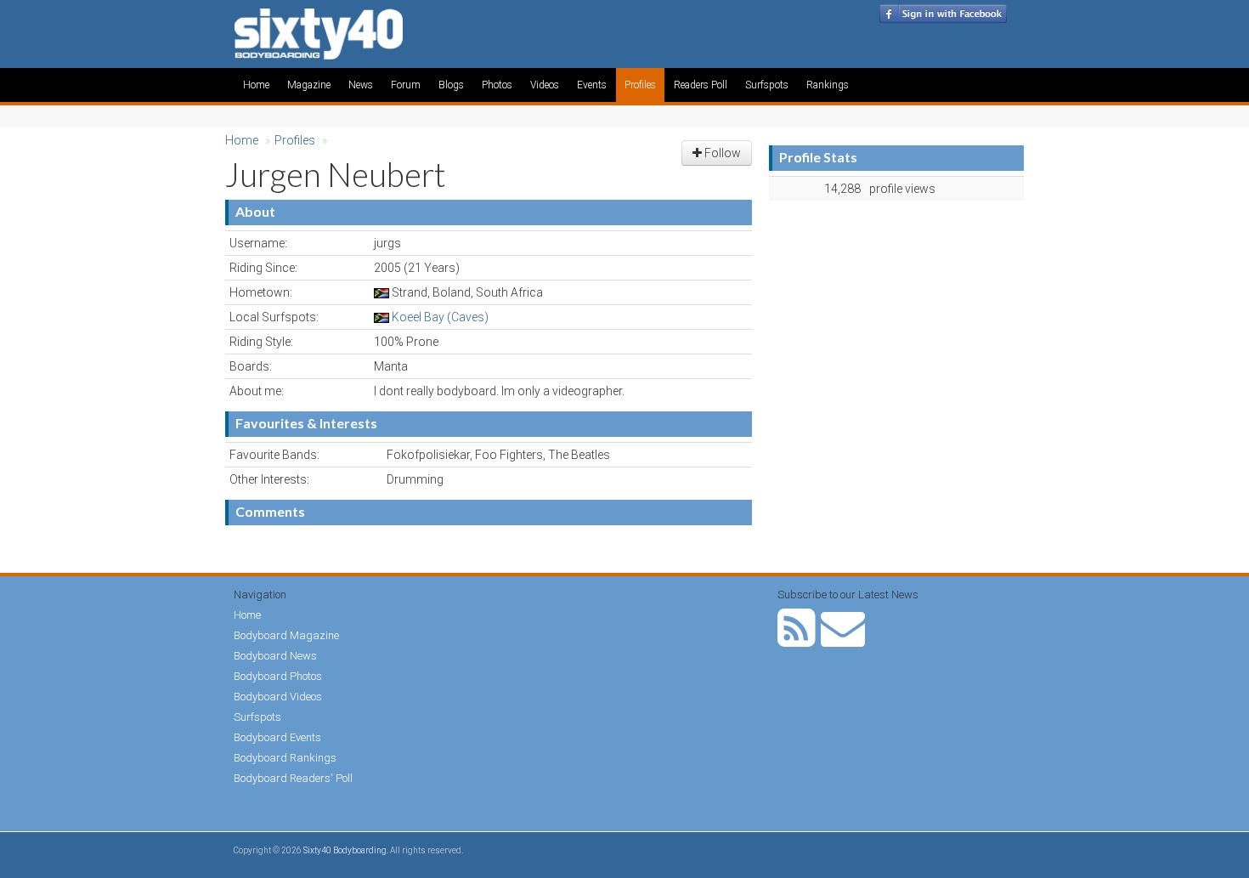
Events (592, 85)
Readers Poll (700, 85)
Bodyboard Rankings (285, 757)
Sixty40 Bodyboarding (345, 850)
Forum (406, 85)
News (360, 85)
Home (256, 85)
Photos (497, 85)
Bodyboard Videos (278, 696)
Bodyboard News (275, 655)
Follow (721, 153)
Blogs (451, 85)
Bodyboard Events (277, 737)
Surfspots (766, 85)
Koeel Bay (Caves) (440, 317)
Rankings (827, 85)
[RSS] (796, 639)
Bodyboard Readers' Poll (293, 778)
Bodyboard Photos (278, 676)
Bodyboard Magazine (286, 635)
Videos (544, 85)
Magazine (309, 85)
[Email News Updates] (843, 639)
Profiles (640, 85)
